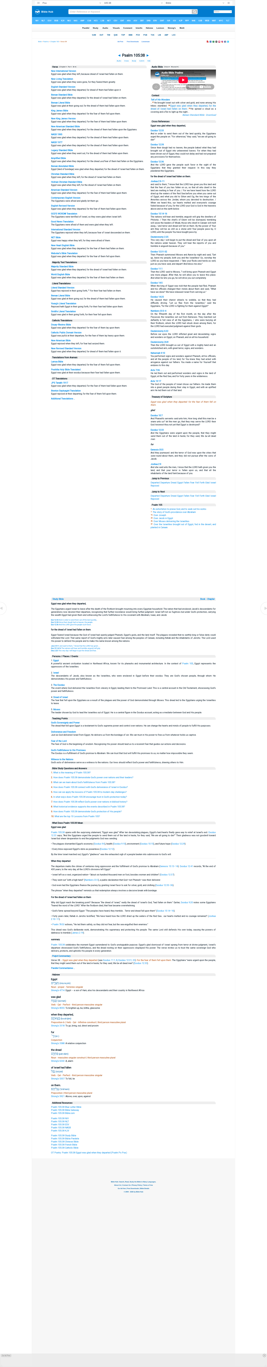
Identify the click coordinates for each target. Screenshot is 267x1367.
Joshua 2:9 (156, 464)
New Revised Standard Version (66, 348)
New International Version (63, 71)
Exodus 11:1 (157, 268)
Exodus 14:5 (157, 282)
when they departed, (197, 105)
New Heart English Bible (63, 245)
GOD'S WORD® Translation (64, 213)
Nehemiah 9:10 (158, 353)
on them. (183, 108)
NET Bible (56, 237)
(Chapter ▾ (62, 67)
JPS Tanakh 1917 (59, 382)
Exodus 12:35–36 (164, 885)
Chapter (211, 599)
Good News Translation (62, 221)
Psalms (46, 42)
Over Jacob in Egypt (163, 518)
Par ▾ (69, 67)
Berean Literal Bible (60, 102)
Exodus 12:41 (186, 866)
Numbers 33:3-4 (158, 311)
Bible (40, 42)
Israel (213, 482)
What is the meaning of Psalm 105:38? (72, 772)
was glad (181, 105)
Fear (192, 482)
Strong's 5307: (58, 1078)
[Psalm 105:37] (3, 614)
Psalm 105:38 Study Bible (63, 1135)
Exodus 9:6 (99, 843)
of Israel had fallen (167, 108)
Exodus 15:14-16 (159, 213)
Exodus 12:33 (157, 130)
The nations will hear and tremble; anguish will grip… (76, 648)
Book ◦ (203, 599)
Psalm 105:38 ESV (60, 1124)
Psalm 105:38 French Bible (64, 1144)
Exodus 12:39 (157, 144)
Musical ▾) (175, 67)
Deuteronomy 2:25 (159, 237)
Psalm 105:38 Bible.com (63, 1113)
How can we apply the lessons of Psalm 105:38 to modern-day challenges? (90, 792)
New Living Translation (62, 79)
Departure (165, 482)
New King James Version (63, 118)
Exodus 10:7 (157, 415)
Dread (173, 482)
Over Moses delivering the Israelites (171, 521)
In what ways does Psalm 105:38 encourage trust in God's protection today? (90, 797)
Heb (149, 61)
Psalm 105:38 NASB (61, 1127)
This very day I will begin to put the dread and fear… (74, 651)
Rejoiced (155, 485)
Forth (202, 482)
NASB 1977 (56, 142)
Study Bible (58, 599)
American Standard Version (64, 190)
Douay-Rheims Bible (61, 324)
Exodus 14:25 (157, 297)
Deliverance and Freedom (63, 732)
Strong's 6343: (58, 1061)
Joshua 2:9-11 (158, 181)
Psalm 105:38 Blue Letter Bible (66, 1107)
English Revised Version (63, 205)
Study (134, 61)
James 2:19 (77, 932)
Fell (197, 482)
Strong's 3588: (58, 1043)
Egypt (173, 105)
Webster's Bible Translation (64, 253)
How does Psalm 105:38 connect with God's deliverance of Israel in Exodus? (90, 787)
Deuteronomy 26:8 (159, 342)
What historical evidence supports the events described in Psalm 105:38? (89, 806)
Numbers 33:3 (91, 880)
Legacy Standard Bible (62, 150)
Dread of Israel (60, 697)
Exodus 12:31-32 (159, 251)
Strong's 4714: (58, 990)
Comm (142, 61)
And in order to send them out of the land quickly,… (74, 620)
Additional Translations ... (63, 398)
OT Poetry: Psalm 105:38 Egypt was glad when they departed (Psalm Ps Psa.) (89, 1152)
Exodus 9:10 (119, 843)
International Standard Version (65, 229)
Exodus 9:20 (187, 902)
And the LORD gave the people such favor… (71, 625)
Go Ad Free (6, 1356)
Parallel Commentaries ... (63, 968)
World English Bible (60, 274)
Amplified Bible (58, 158)
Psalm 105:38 (58, 832)
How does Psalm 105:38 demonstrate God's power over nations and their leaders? (93, 777)
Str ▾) (74, 67)
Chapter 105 (54, 42)
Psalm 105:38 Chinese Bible (65, 1141)
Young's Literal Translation (63, 303)
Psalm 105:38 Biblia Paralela (65, 1138)
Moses (56, 709)
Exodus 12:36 (157, 161)
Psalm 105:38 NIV (60, 1118)
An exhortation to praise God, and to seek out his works (179, 509)
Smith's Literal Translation (63, 311)
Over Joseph (160, 515)
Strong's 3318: (58, 1025)
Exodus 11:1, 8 (110, 960)
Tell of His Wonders (160, 99)
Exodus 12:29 (178, 843)
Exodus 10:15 (147, 843)
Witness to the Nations (62, 759)
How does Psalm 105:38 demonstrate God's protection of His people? (87, 811)
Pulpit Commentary (61, 956)
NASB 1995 (56, 134)
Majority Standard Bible (62, 266)
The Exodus (59, 685)
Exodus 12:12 (107, 849)
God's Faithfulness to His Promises (68, 750)
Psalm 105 (187, 663)
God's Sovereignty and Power (65, 722)
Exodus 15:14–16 (165, 910)
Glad (207, 482)
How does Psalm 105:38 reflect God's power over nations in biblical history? (90, 801)
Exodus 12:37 (167, 874)
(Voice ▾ (166, 67)
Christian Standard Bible (62, 174)
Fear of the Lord (59, 741)
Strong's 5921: (58, 1096)
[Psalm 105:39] (263, 614)
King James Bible (59, 110)
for (210, 105)
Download (211, 115)
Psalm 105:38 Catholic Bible (64, 1147)
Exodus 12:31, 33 (126, 960)
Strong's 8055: (58, 1008)
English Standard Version (63, 87)
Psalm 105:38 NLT (60, 1121)
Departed (155, 482)
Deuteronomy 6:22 (159, 331)
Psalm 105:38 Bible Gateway (65, 1110)
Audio (119, 61)
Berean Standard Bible (62, 94)
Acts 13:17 (156, 381)
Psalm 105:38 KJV (60, 1130)
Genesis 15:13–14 (169, 866)
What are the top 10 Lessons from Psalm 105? (77, 816)
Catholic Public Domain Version (66, 332)
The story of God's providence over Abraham (174, 512)
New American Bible (61, 340)
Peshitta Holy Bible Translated (66, 369)
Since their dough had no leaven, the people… (72, 622)
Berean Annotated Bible (62, 166)
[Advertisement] (133, 577)
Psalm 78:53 (58, 924)
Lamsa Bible (57, 361)
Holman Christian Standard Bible (66, 182)
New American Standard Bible (65, 126)
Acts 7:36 (155, 370)
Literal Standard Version (62, 287)
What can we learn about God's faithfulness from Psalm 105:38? (84, 782)
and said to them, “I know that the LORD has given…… (76, 646)
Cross (126, 61)
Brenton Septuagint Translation (66, 390)
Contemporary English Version (65, 197)
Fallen (186, 482)
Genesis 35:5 (157, 449)
